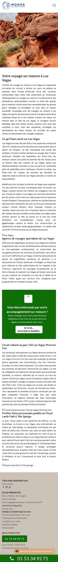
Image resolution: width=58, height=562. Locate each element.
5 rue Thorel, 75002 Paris (13, 544)
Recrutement (8, 527)
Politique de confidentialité (14, 518)
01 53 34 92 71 (14, 539)
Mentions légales (10, 524)
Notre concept (9, 499)
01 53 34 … (29, 329)
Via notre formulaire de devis (15, 548)
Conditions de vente (11, 521)
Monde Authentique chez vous (16, 514)
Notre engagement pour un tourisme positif (22, 502)
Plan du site (7, 508)
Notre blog (7, 484)
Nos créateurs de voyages (14, 495)
